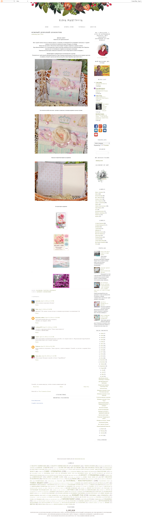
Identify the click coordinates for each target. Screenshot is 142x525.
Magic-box (70, 477)
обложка (93, 495)
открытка (105, 495)
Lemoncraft (97, 238)
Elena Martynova (71, 20)
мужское (65, 495)
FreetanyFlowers (99, 237)
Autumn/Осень (107, 467)
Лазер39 (44, 493)
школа (50, 504)
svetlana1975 (39, 327)
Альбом (77, 483)
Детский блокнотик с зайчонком (103, 382)
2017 (102, 352)
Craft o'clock (98, 235)
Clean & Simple (76, 471)
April (102, 376)
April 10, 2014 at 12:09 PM (52, 317)
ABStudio (97, 230)
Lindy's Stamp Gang (99, 240)
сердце (47, 499)
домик (83, 488)
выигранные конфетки (39, 486)
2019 (102, 347)
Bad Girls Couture (100, 114)
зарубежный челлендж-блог (39, 489)
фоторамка (56, 502)
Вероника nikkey (40, 317)
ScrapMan (90, 478)
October (102, 364)
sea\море (102, 478)
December (102, 360)
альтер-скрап (87, 483)
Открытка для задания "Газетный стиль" (103, 385)
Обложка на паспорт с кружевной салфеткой (103, 412)
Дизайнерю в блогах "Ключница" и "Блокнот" (104, 378)
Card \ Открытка (99, 201)
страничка (107, 499)
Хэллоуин (81, 502)
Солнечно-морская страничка (103, 397)
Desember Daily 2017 (84, 473)
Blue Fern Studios (99, 233)
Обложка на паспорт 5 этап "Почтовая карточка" (103, 391)
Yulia (37, 309)
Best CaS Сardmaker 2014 (60, 469)
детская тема (59, 488)
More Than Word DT (90, 477)
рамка (32, 499)
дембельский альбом (36, 488)
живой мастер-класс (94, 488)
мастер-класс (93, 493)
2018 (102, 349)
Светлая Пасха (103, 388)
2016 (102, 354)
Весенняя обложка (103, 407)
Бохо (58, 484)
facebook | (39, 290)
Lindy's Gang (99, 95)
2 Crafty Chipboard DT (100, 225)
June (103, 372)
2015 (102, 356)
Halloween (58, 475)
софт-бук (83, 499)
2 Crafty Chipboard (99, 223)
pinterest (53, 290)
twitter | (46, 290)
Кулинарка (98, 491)
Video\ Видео (98, 207)
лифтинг (52, 493)
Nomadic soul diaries (49, 478)
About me (93, 26)
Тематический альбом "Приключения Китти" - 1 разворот (104, 404)
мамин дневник (63, 493)
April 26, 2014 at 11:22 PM (49, 356)
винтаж (100, 484)
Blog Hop (72, 469)
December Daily (36, 473)
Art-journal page (98, 195)
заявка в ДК (56, 489)
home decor (74, 475)
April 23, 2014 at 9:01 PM (48, 346)
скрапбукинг (47, 291)
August (102, 368)
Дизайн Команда (71, 488)
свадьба (39, 499)
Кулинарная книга (99, 211)
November (102, 362)
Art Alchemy (75, 467)
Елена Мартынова (36, 400)
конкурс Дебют (64, 491)
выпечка (53, 486)
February (103, 430)
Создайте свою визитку (37, 403)
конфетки (73, 491)
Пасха (77, 497)
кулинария (88, 491)
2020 (102, 345)
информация (91, 489)
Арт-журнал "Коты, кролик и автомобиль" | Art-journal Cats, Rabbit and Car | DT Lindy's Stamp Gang (102, 287)
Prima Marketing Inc (100, 88)
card (40, 471)
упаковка (73, 501)
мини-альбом (34, 495)
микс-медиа (105, 493)
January (102, 433)
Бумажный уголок (74, 484)
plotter (61, 478)
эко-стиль (68, 504)
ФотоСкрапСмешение (69, 502)
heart (66, 475)
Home (46, 26)
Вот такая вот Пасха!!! (103, 424)
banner (49, 469)
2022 (102, 341)
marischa (38, 301)
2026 (102, 333)
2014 (102, 358)
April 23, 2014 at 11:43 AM (47, 336)
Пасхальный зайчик (103, 422)
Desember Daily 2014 (51, 473)
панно (51, 497)
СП (90, 499)
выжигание (109, 484)
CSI (111, 471)
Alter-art (97, 194)
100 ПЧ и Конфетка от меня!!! (104, 304)
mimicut (78, 477)
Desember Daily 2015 (68, 473)
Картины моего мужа (103, 415)
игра (63, 489)
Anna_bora (38, 356)
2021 (102, 343)
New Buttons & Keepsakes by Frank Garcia (102, 91)
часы (101, 502)
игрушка (71, 489)
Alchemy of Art (99, 160)
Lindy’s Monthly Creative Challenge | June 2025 (102, 98)
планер (84, 497)
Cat (68, 471)
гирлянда (78, 486)
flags (108, 473)
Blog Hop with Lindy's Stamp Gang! (105, 253)
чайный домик (93, 502)
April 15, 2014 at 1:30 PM (50, 327)
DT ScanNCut (98, 473)
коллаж (46, 491)
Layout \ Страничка (99, 202)
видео (92, 484)
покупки (107, 497)
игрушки (82, 489)
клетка (40, 491)
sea (96, 478)
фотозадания (46, 502)
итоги (108, 489)
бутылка (86, 484)
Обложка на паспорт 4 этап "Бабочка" (103, 394)
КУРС (38, 493)
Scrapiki (83, 478)
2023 (102, 339)
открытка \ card (34, 497)
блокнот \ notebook (47, 484)
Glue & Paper (49, 475)
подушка (99, 497)
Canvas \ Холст (98, 199)
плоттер (91, 497)
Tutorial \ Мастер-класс (100, 206)
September (102, 366)
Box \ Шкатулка (98, 197)
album (32, 467)
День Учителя (49, 488)
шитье (32, 504)
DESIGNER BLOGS (80, 459)
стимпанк (97, 499)
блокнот (39, 291)
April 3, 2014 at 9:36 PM (45, 309)
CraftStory (102, 471)
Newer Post (36, 386)
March (102, 428)
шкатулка (42, 504)
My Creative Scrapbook (100, 242)
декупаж (107, 486)
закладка (107, 488)
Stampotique (40, 481)
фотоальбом (104, 501)
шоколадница (58, 504)
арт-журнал (99, 483)
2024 (102, 337)
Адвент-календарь (54, 483)
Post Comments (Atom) (45, 391)
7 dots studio (99, 82)
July (103, 370)
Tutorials (82, 26)
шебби (107, 502)
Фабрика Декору (84, 501)
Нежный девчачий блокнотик (103, 426)
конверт (53, 491)
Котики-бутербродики (103, 409)
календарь (33, 491)
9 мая (100, 466)
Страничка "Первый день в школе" (103, 417)
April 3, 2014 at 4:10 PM (47, 301)
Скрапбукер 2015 (55, 499)
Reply (37, 305)
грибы (100, 486)
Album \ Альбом (98, 192)
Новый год (97, 214)
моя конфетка (53, 495)
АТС (96, 209)
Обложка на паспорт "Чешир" (103, 420)
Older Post (86, 386)
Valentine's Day (104, 481)
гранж (84, 486)
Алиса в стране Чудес (67, 483)
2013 (102, 435)
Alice (55, 467)
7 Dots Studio (98, 228)
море (44, 495)
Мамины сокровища (100, 213)
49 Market (97, 226)
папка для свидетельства (63, 497)
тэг (66, 501)
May (102, 374)
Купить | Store (69, 26)
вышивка (70, 486)
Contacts (56, 26)
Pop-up (67, 478)
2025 (102, 335)
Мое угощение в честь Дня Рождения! (105, 317)
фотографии (34, 502)
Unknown (38, 346)
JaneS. (37, 336)
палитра (44, 497)
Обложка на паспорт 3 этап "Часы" (103, 399)
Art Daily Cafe (99, 103)
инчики (101, 489)
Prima (96, 244)
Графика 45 (92, 486)
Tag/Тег (97, 204)
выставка (61, 486)
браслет (64, 484)
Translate (106, 145)
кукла (80, 491)
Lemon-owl (108, 475)
